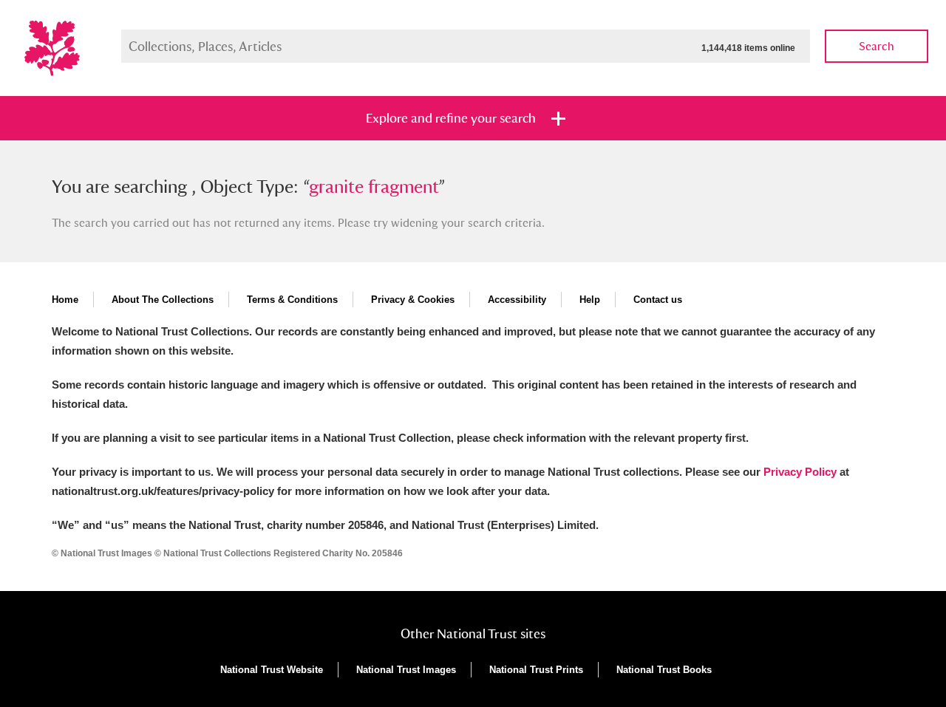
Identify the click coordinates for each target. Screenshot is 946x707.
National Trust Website (271, 669)
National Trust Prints (536, 669)
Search (876, 46)
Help (589, 299)
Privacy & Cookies (413, 299)
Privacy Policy (800, 471)
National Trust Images (406, 669)
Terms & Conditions (292, 299)
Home (65, 299)
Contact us (657, 299)
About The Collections (163, 299)
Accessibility (517, 299)
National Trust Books (664, 669)
